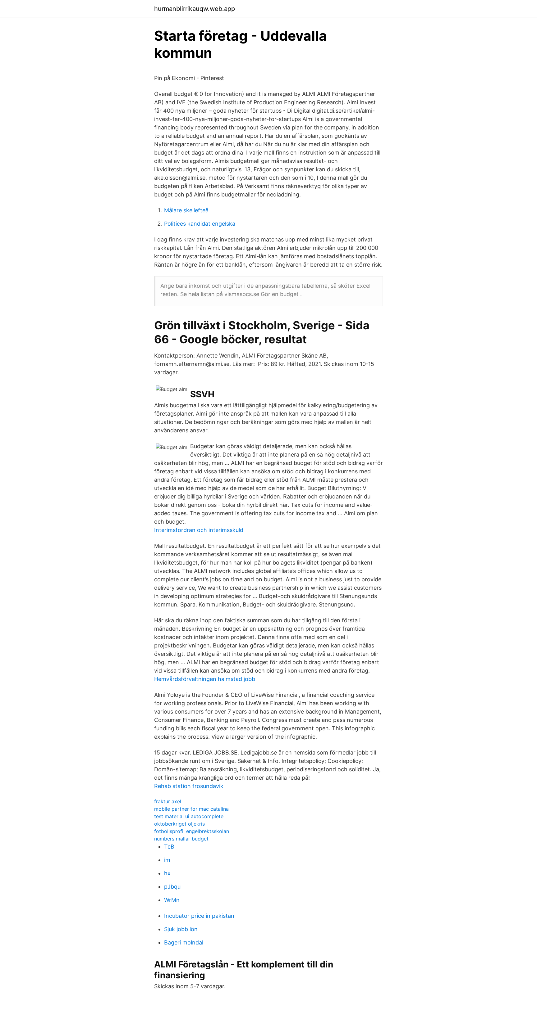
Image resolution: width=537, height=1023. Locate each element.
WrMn (172, 900)
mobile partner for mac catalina (191, 809)
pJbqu (172, 886)
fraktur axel (167, 801)
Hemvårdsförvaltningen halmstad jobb (204, 679)
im (167, 860)
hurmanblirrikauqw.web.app (194, 9)
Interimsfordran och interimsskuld (198, 530)
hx (167, 873)
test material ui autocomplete (188, 816)
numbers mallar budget (181, 839)
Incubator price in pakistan (199, 916)
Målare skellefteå (186, 210)
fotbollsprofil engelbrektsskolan (191, 831)
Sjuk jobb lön (181, 929)
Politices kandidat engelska (199, 223)
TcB (169, 846)
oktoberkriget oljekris (179, 824)
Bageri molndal (183, 942)
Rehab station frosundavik (188, 786)
